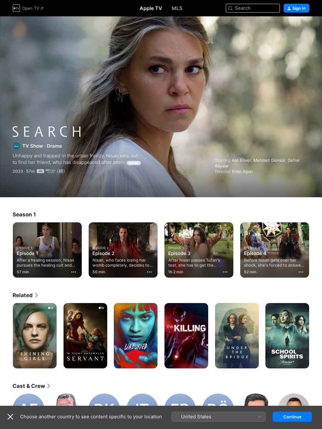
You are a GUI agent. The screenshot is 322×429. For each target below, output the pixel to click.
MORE (134, 163)
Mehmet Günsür (269, 160)
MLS (177, 8)
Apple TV (151, 8)
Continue (292, 416)
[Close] (10, 417)
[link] (26, 295)
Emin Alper (242, 171)
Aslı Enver (241, 160)
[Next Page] (315, 249)
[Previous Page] (6, 249)
